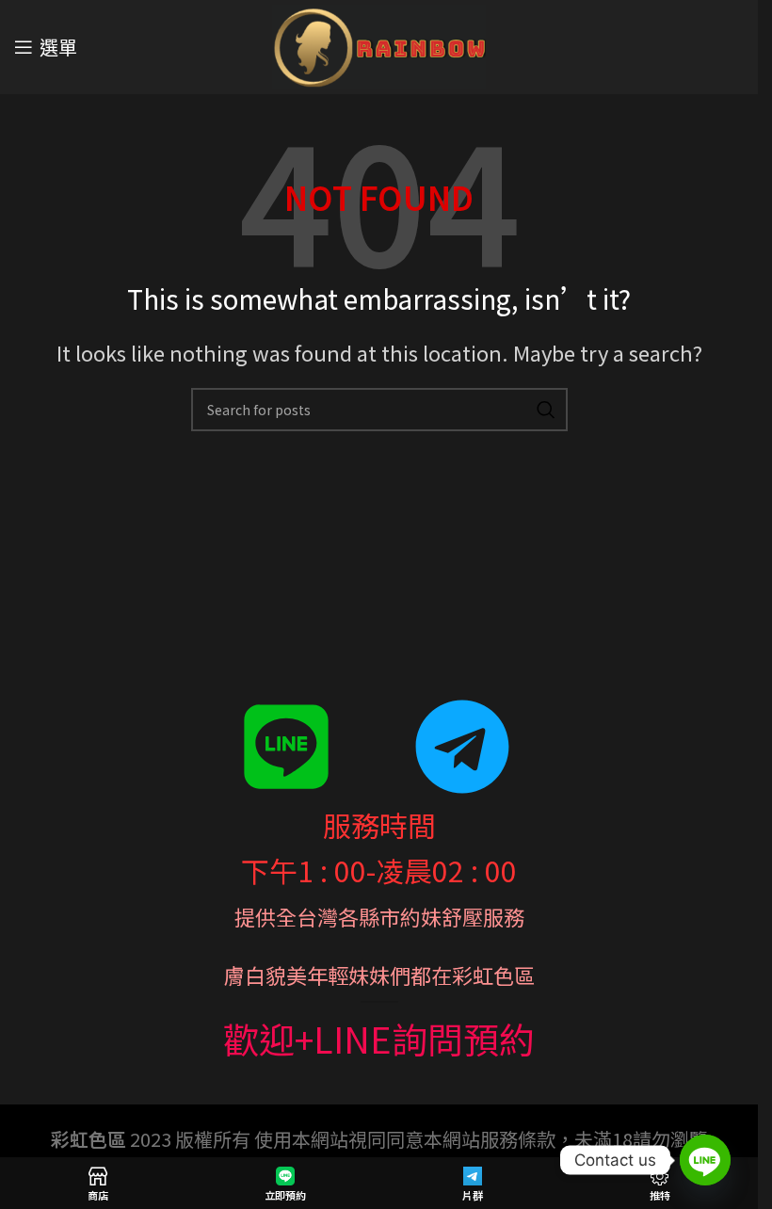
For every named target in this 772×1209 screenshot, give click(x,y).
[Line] (705, 1160)
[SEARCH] (546, 409)
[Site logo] (379, 43)
